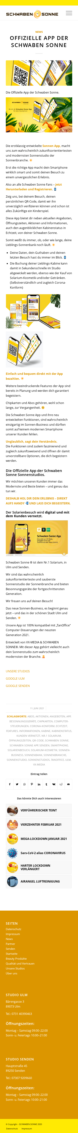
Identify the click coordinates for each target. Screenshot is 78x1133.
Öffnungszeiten (20, 740)
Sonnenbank (33, 755)
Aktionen (42, 716)
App (68, 716)
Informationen (29, 731)
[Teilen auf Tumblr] (46, 784)
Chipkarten (45, 721)
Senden (44, 745)
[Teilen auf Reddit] (61, 784)
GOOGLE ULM (15, 679)
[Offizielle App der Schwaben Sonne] (39, 73)
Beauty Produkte (16, 958)
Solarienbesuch (19, 750)
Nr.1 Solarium (51, 735)
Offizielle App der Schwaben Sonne (39, 41)
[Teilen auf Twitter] (17, 784)
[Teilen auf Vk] (53, 784)
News (39, 32)
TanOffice (57, 759)
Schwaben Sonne (57, 740)
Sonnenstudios (39, 759)
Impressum (13, 934)
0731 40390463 (22, 1014)
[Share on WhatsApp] (24, 784)
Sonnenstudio (17, 759)
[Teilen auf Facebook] (9, 784)
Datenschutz (13, 929)
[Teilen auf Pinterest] (31, 784)
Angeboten (57, 716)
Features (12, 731)
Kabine (45, 731)
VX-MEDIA (39, 764)
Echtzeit (61, 726)
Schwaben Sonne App (24, 745)
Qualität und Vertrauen (20, 963)
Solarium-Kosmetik (44, 750)
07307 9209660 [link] (22, 1078)
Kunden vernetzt (28, 735)
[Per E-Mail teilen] (68, 784)
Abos (31, 716)
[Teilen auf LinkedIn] (39, 784)
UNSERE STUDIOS (18, 671)
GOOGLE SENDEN (18, 686)
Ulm (68, 759)
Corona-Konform (42, 726)
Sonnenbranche (55, 755)
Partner (10, 944)
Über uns (11, 973)
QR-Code (38, 740)
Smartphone (59, 745)
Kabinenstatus (61, 731)
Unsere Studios (15, 968)
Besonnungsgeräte (22, 721)
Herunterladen (16, 189)
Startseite (11, 953)
